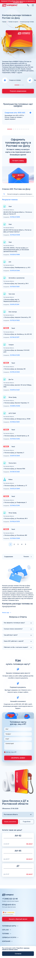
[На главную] (10, 5)
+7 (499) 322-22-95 (10, 899)
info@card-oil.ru (9, 905)
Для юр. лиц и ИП (11, 752)
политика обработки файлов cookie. (15, 948)
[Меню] (33, 5)
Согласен (18, 954)
